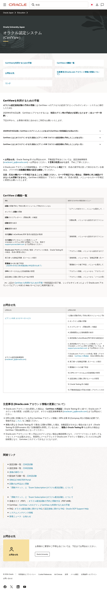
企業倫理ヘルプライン (89, 574)
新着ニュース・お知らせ (20, 516)
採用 (66, 574)
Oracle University (42, 554)
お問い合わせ (8, 578)
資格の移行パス (16, 472)
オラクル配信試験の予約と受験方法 (44, 501)
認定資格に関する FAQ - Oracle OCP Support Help (66, 508)
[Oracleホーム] (17, 4)
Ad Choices (58, 574)
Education (21, 12)
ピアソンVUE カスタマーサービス (18, 318)
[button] (4, 4)
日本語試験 (28, 464)
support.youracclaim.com (15, 244)
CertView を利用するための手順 (29, 282)
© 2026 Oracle (8, 574)
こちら (19, 420)
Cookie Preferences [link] (45, 574)
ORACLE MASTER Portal (20, 479)
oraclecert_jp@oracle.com (15, 162)
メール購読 (74, 574)
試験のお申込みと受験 (19, 483)
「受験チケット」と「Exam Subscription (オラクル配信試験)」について (41, 487)
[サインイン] (97, 4)
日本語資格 (28, 468)
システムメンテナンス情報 (21, 512)
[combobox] (58, 5)
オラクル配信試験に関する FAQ (28, 508)
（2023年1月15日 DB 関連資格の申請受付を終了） (24, 266)
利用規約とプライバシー (27, 574)
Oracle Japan (8, 12)
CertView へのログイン (29, 505)
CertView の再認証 (82, 356)
